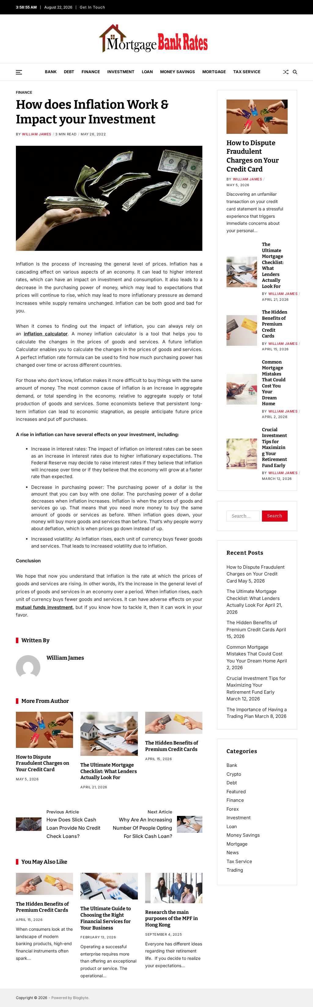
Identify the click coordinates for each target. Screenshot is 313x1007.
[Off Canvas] (19, 72)
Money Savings (177, 71)
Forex (232, 809)
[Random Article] (286, 72)
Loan (147, 71)
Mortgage (214, 71)
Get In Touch (92, 7)
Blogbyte (80, 997)
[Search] (295, 72)
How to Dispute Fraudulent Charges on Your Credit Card (42, 763)
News (232, 852)
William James (36, 134)
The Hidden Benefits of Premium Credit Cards (42, 907)
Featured (236, 791)
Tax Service (246, 71)
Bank (51, 71)
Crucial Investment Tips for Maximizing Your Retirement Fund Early (274, 447)
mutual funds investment (44, 607)
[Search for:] (241, 517)
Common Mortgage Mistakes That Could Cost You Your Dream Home (254, 654)
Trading (234, 870)
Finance (91, 71)
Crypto (233, 774)
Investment (120, 71)
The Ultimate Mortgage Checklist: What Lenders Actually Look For (108, 771)
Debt (69, 71)
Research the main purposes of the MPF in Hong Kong (171, 918)
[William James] (28, 667)
